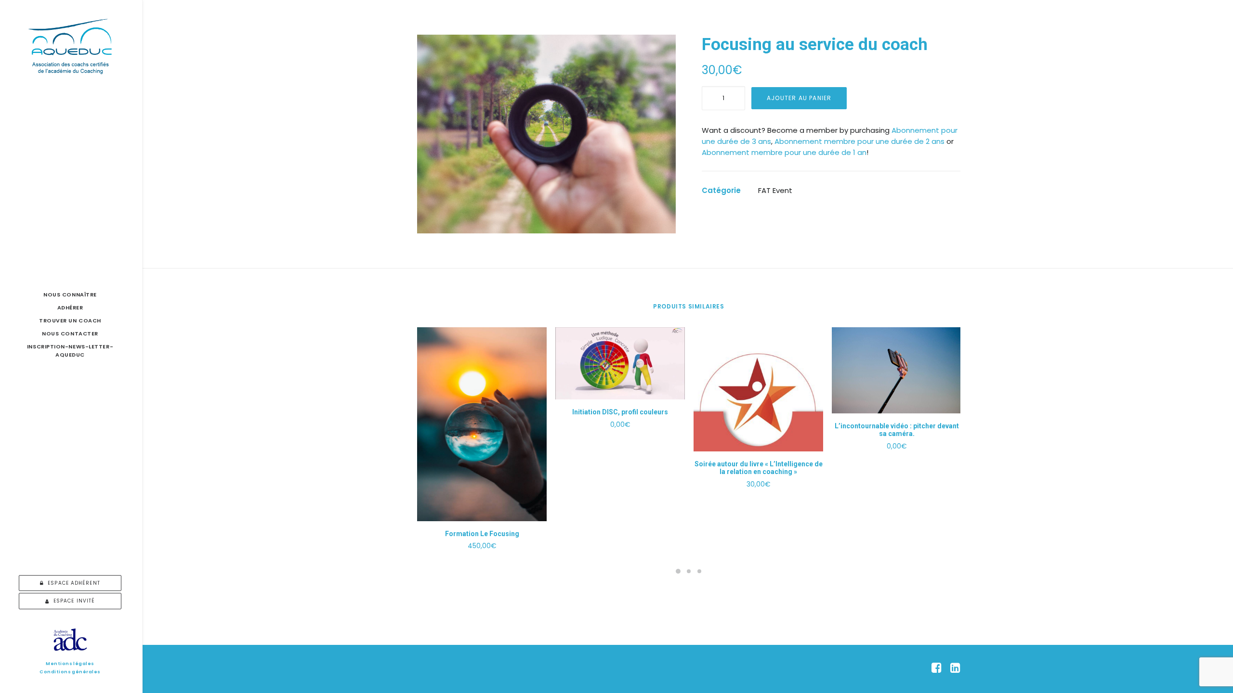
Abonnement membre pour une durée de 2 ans (859, 141)
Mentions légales (70, 663)
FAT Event (775, 190)
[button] (546, 134)
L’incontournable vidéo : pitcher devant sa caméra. (897, 430)
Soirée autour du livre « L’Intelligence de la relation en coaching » (759, 468)
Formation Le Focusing (482, 534)
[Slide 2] (688, 571)
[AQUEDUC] (70, 46)
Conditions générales (69, 671)
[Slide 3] (699, 571)
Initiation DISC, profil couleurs (620, 412)
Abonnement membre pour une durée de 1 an (784, 152)
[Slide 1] (678, 571)
